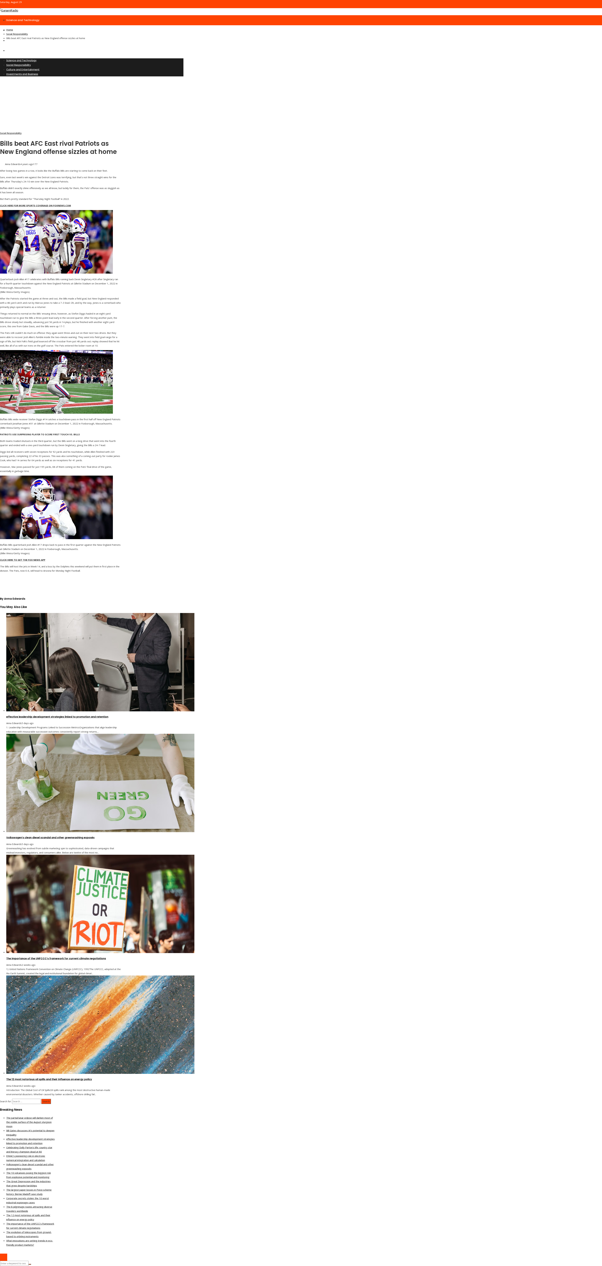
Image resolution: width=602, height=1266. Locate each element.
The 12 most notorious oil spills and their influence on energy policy (49, 1079)
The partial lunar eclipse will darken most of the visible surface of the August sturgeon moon (29, 1122)
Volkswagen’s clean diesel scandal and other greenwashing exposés (50, 837)
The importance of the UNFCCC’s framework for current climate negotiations (56, 958)
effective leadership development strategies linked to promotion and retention (57, 717)
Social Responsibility (11, 133)
